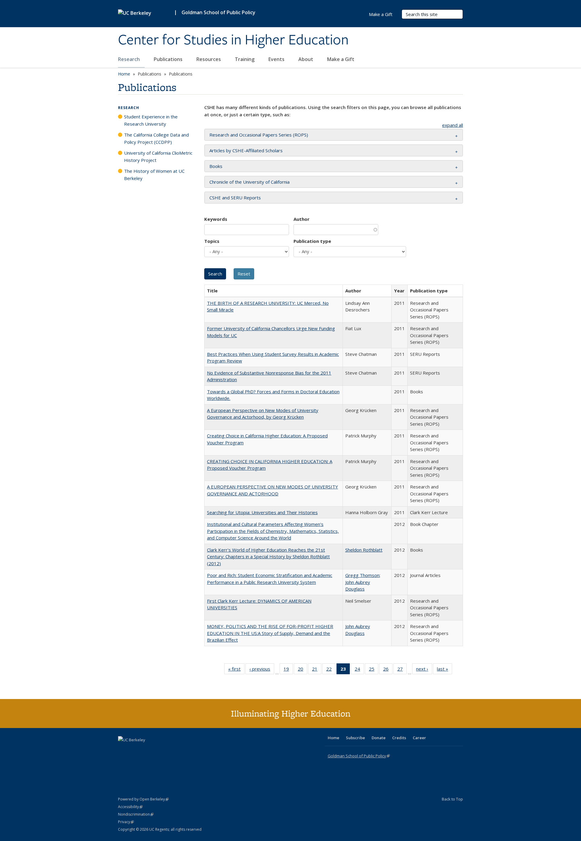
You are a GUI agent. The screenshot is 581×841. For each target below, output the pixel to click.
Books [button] (215, 166)
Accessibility (130, 806)
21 (316, 670)
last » (444, 670)
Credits (399, 737)
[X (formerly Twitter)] (123, 750)
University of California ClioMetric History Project (158, 156)
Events (277, 59)
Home (124, 74)
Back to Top (452, 799)
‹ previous (261, 670)
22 (331, 670)
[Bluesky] (170, 750)
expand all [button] (452, 125)
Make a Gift (340, 59)
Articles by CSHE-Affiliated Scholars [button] (246, 150)
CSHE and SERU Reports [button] (235, 198)
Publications (169, 59)
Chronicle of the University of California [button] (249, 182)
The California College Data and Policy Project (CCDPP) (156, 138)
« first (236, 670)
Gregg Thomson (362, 575)
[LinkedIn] (135, 750)
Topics (211, 241)
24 (359, 670)
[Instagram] (158, 750)
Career (419, 737)
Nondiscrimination (135, 814)
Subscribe (355, 737)
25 (373, 670)
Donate (379, 737)
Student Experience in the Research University (151, 120)
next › (424, 670)
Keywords (215, 219)
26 (387, 670)
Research (129, 59)
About (306, 59)
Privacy (126, 821)
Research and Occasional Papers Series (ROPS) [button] (258, 135)
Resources (209, 59)
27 (402, 670)
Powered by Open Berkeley (143, 799)
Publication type (312, 241)
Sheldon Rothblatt (363, 550)
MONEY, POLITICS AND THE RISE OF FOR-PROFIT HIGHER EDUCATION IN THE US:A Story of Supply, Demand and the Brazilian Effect (270, 633)
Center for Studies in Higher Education (233, 40)
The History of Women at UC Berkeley (154, 174)
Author (302, 219)
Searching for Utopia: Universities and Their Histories (262, 512)
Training (245, 59)
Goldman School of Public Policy (218, 12)
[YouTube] (147, 750)
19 (288, 670)
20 (302, 670)
